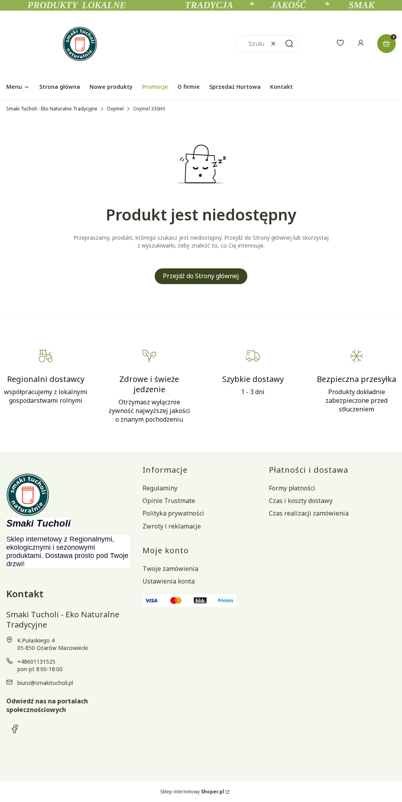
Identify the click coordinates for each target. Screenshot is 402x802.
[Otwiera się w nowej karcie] (15, 729)
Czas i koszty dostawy (301, 500)
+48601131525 (36, 661)
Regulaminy (160, 488)
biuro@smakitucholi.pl (45, 682)
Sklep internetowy (192, 791)
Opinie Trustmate (169, 500)
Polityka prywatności (173, 513)
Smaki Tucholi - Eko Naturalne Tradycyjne (51, 108)
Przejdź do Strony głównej (201, 276)
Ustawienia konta (169, 581)
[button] (289, 43)
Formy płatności (292, 488)
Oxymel (115, 108)
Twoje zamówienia (170, 568)
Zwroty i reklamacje (172, 526)
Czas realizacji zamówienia (309, 513)
